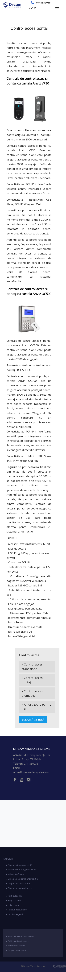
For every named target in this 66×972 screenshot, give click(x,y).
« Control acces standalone (32, 666)
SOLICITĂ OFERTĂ (33, 719)
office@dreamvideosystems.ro (31, 772)
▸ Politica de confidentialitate (20, 936)
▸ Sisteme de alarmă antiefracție (22, 878)
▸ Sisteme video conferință (19, 865)
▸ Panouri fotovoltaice (17, 909)
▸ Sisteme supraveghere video (21, 869)
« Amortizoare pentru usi (37, 707)
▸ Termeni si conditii (15, 945)
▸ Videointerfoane (15, 874)
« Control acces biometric (32, 693)
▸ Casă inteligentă (14, 914)
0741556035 (31, 763)
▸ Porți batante (13, 900)
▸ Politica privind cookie (17, 941)
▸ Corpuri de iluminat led (18, 883)
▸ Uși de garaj (12, 905)
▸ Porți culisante (14, 895)
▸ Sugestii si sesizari (16, 950)
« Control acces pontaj (32, 680)
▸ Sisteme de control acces (19, 888)
